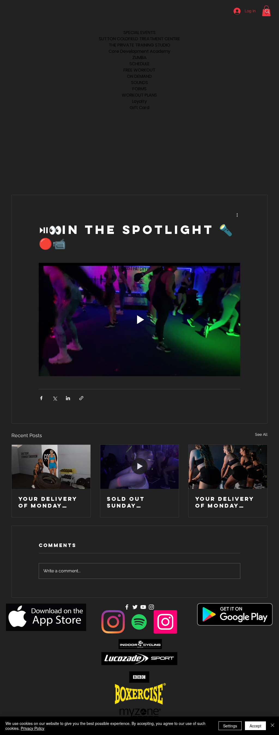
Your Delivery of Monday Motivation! (47, 502)
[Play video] (139, 319)
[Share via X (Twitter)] (54, 398)
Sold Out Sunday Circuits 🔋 (128, 502)
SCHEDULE (139, 64)
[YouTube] (143, 607)
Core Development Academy (139, 51)
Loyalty (139, 101)
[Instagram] (113, 622)
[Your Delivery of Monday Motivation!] (51, 467)
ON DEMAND (139, 76)
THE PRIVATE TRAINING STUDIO (139, 45)
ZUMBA (139, 57)
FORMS (139, 89)
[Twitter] (135, 607)
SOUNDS (139, 82)
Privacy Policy (32, 728)
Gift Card (139, 107)
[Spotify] (139, 622)
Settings (230, 725)
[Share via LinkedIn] (68, 398)
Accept (255, 725)
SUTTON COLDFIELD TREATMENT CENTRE (139, 39)
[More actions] (237, 214)
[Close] (272, 726)
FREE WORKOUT (139, 70)
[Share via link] (81, 398)
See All (261, 434)
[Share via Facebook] (41, 398)
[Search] (267, 11)
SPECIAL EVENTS (139, 32)
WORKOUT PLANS (139, 95)
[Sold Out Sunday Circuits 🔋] (139, 467)
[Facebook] (126, 607)
